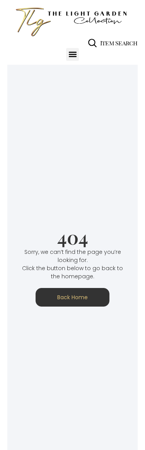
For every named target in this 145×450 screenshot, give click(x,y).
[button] (72, 54)
